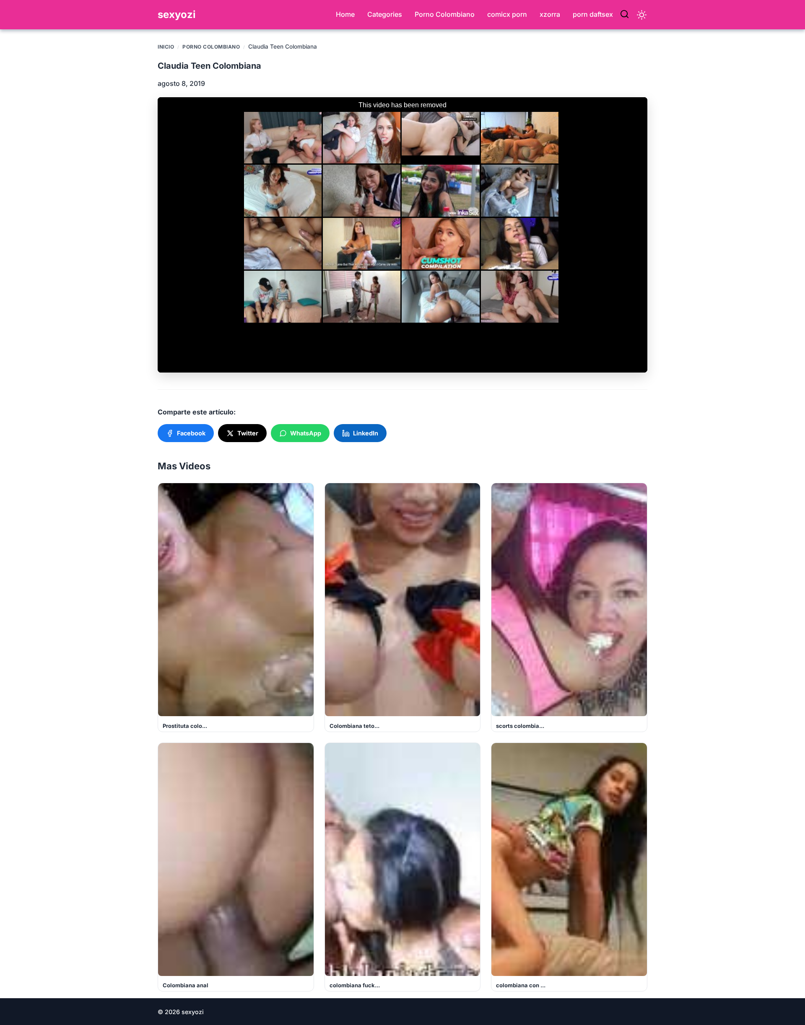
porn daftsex (593, 14)
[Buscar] (624, 14)
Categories (384, 14)
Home (345, 14)
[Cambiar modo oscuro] (641, 15)
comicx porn (507, 14)
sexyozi (177, 14)
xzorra (550, 14)
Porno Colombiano (445, 14)
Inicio (166, 47)
